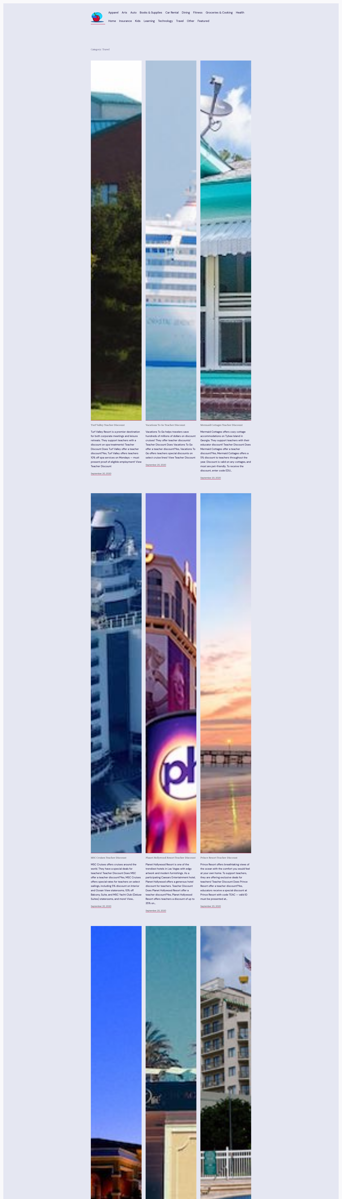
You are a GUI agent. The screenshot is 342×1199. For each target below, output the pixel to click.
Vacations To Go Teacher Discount (165, 425)
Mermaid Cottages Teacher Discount (221, 425)
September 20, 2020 (101, 473)
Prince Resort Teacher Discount (218, 857)
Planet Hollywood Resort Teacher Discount (170, 857)
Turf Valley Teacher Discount (108, 425)
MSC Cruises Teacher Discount (108, 857)
